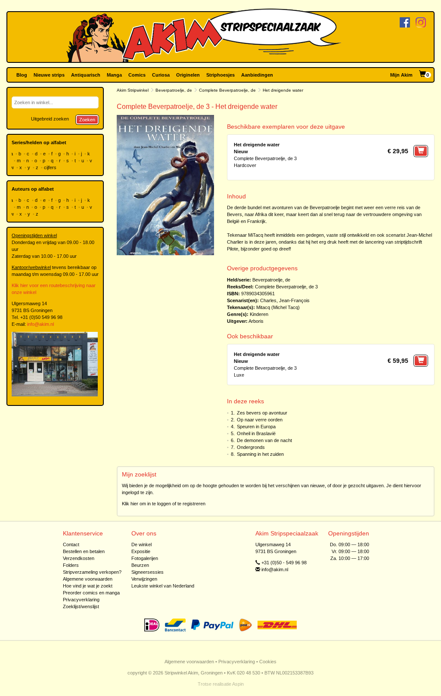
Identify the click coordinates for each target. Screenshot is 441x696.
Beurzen (140, 565)
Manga (114, 74)
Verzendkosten (78, 558)
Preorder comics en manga (91, 592)
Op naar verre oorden (260, 419)
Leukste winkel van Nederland (162, 585)
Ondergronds (251, 447)
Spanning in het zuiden (260, 454)
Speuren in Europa (256, 426)
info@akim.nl (40, 324)
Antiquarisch (85, 74)
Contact (71, 544)
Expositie (140, 551)
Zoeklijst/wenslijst (81, 606)
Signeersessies (147, 572)
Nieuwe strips (49, 74)
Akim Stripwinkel (133, 90)
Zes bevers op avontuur (262, 412)
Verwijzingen (144, 579)
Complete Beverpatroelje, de (227, 90)
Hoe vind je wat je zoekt (87, 585)
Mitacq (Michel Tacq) (278, 307)
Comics (137, 74)
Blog (21, 74)
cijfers (50, 167)
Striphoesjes (220, 74)
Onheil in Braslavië (256, 433)
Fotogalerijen (144, 558)
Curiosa (161, 74)
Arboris (256, 321)
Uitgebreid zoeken (50, 118)
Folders (71, 565)
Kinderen (259, 314)
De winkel (141, 544)
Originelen (188, 74)
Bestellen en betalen (84, 551)
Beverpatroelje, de (173, 90)
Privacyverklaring (81, 599)
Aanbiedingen (257, 74)
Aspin (238, 684)
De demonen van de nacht (264, 440)
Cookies (267, 661)
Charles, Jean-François (285, 300)
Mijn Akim (401, 74)
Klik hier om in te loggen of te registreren (163, 503)
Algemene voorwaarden (87, 579)
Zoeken (87, 119)
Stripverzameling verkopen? (92, 572)
